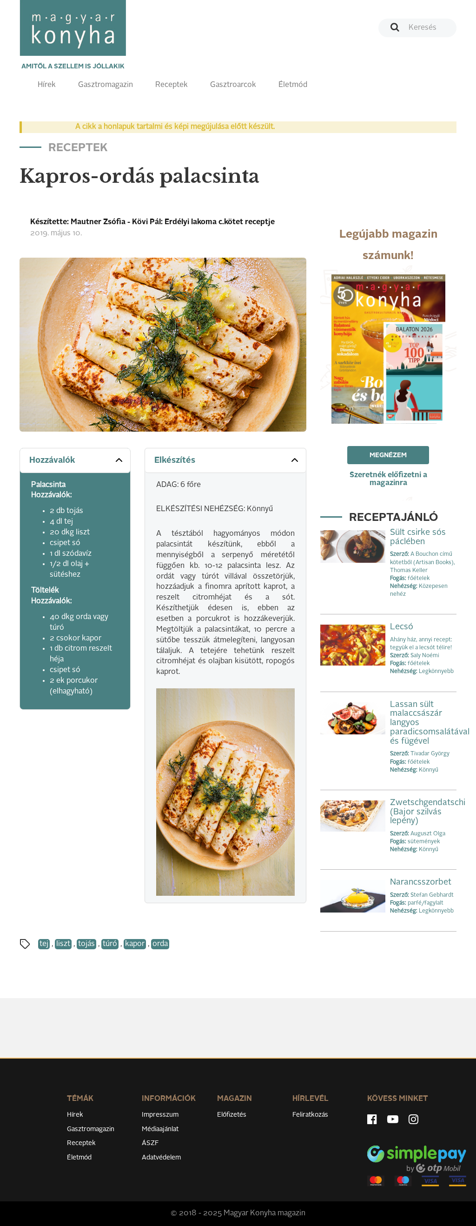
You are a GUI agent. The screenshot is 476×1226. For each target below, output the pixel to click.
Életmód (292, 85)
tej (44, 944)
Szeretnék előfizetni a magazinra (388, 479)
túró (110, 944)
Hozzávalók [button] (52, 460)
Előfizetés (231, 1115)
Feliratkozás (310, 1115)
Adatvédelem (161, 1157)
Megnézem (388, 455)
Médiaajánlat (160, 1129)
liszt (63, 944)
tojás (86, 944)
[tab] (75, 460)
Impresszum (160, 1115)
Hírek (47, 85)
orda (160, 944)
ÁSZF (150, 1143)
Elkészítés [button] (174, 460)
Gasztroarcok (233, 85)
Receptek (171, 85)
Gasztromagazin (105, 85)
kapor (135, 944)
